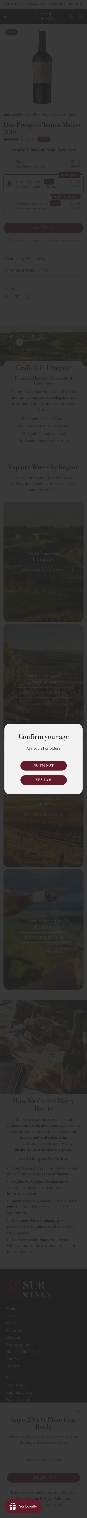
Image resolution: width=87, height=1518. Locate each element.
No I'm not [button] (43, 766)
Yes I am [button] (44, 780)
